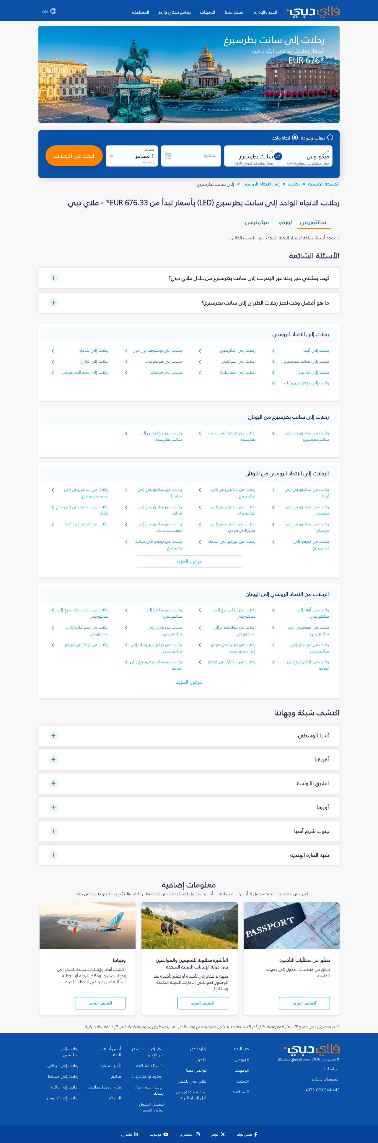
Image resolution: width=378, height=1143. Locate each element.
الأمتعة (243, 1081)
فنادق (116, 1077)
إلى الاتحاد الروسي (261, 183)
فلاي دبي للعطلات (104, 1087)
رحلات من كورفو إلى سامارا (231, 541)
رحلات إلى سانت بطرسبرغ (306, 361)
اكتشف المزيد (304, 1003)
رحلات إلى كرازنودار (312, 372)
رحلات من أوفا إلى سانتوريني (313, 613)
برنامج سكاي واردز (175, 12)
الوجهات (207, 12)
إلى (270, 150)
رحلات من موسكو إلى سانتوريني (310, 648)
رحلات (294, 183)
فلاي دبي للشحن (191, 1081)
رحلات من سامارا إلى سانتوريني (164, 613)
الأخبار (201, 1060)
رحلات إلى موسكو (166, 372)
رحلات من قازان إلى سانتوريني (165, 630)
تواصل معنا (196, 1070)
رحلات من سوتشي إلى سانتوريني (308, 630)
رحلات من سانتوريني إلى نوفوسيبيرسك (160, 527)
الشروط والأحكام (326, 1079)
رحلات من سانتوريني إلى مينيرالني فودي (233, 527)
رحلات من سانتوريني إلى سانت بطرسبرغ (307, 436)
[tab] (314, 222)
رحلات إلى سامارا (93, 350)
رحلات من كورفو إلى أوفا (86, 524)
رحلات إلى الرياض (63, 1066)
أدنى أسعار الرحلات (111, 1052)
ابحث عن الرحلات (74, 155)
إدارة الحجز (198, 1049)
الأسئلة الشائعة (150, 1066)
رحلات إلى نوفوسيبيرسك (306, 383)
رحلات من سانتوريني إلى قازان (160, 510)
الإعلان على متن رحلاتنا (149, 1090)
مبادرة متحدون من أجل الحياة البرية (191, 1095)
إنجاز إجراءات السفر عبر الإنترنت (148, 1052)
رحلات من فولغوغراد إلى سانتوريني (234, 630)
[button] (189, 278)
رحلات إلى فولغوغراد (164, 361)
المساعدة (140, 12)
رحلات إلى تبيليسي (69, 1052)
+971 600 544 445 (322, 1090)
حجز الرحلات (239, 1049)
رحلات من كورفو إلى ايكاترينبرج (311, 544)
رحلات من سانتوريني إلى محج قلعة (82, 510)
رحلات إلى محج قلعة (237, 372)
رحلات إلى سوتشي (238, 361)
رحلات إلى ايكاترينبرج (237, 350)
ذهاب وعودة (313, 137)
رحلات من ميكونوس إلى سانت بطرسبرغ (161, 436)
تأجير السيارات (109, 1066)
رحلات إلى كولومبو (62, 1098)
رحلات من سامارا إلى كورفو (231, 662)
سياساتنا (332, 1069)
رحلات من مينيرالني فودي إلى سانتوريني (233, 648)
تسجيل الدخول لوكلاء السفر (151, 1107)
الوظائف (114, 1098)
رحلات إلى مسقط (63, 1077)
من (327, 150)
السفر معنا (235, 12)
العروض (242, 1060)
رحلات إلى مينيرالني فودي (85, 372)
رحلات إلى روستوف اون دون (157, 350)
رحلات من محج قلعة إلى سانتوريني (87, 630)
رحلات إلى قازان (94, 361)
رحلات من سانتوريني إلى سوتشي (307, 510)
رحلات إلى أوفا (316, 350)
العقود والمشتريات (147, 1077)
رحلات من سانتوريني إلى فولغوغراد (233, 510)
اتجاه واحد (281, 137)
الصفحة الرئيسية (324, 183)
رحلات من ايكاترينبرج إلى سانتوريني (234, 613)
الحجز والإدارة (265, 12)
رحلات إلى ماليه (64, 1087)
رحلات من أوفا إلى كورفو (86, 645)
